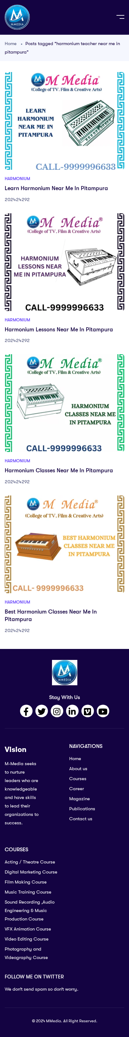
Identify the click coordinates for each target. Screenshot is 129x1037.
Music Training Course (28, 892)
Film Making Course (26, 882)
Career (76, 788)
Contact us (80, 819)
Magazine (79, 798)
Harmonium (17, 178)
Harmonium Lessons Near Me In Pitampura (59, 329)
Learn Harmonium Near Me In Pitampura (56, 188)
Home (11, 43)
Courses (77, 778)
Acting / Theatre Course (30, 862)
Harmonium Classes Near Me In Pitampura (59, 470)
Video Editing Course (27, 939)
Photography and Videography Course (26, 953)
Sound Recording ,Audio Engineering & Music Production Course (29, 910)
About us (78, 768)
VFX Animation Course (28, 929)
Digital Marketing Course (31, 872)
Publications (82, 808)
